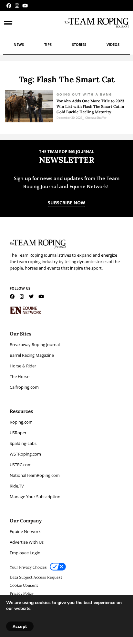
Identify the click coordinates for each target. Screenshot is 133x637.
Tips (48, 44)
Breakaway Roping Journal (35, 344)
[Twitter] (31, 296)
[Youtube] (25, 5)
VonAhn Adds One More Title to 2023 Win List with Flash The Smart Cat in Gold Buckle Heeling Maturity (90, 106)
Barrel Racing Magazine (32, 355)
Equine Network (25, 531)
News (19, 44)
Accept (20, 626)
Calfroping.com (24, 387)
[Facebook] (8, 5)
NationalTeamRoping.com (35, 475)
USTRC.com (21, 464)
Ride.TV (17, 486)
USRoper (18, 433)
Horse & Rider (23, 366)
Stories (79, 44)
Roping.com (21, 422)
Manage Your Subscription (35, 496)
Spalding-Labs (23, 443)
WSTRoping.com (25, 454)
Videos (113, 44)
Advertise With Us (27, 542)
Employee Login (25, 553)
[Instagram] (17, 5)
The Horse (19, 376)
